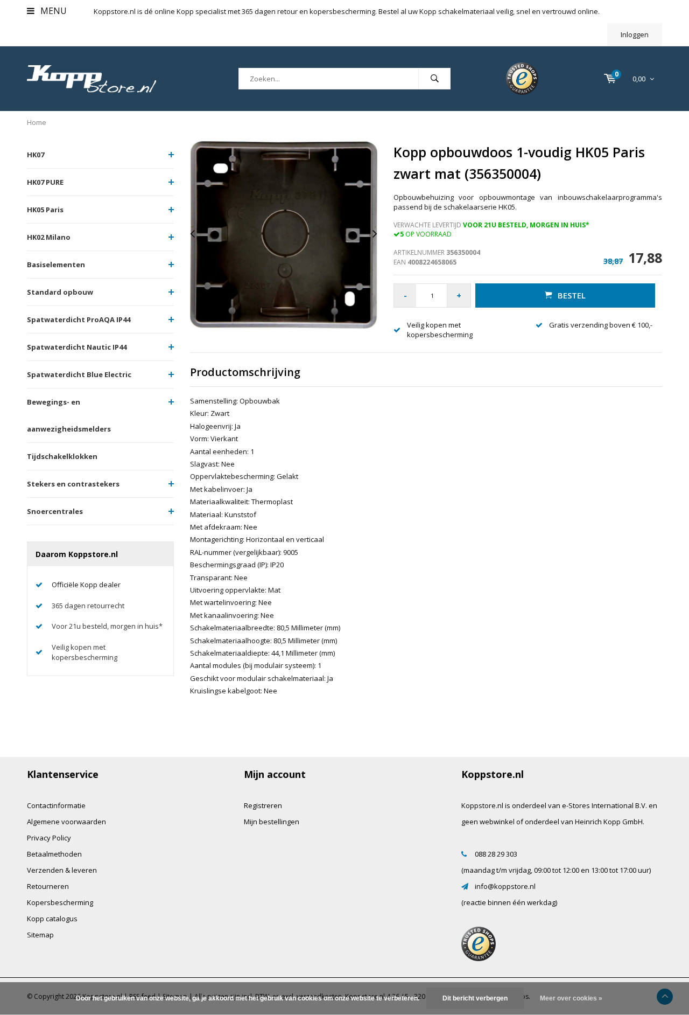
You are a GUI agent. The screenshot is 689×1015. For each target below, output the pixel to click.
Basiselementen (56, 264)
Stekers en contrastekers (73, 484)
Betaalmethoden (54, 854)
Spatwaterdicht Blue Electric (79, 374)
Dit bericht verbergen (475, 998)
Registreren (263, 805)
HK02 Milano (49, 237)
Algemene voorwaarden (66, 821)
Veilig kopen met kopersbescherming (84, 652)
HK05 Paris (45, 209)
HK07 (35, 154)
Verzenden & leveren (62, 870)
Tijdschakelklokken (62, 456)
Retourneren (48, 886)
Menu (52, 11)
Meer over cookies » (571, 998)
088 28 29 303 (496, 854)
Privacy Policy (49, 838)
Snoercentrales (55, 511)
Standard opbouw (60, 292)
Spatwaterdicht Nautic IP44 (76, 347)
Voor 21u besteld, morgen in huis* (107, 626)
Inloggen (635, 34)
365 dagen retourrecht (88, 605)
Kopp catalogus (52, 918)
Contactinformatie (56, 805)
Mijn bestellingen (271, 821)
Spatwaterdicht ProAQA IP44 (78, 319)
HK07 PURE (45, 182)
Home (36, 122)
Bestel (572, 295)
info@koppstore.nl (505, 886)
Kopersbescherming (60, 902)
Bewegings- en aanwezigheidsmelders (69, 415)
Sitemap (40, 935)
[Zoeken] (434, 78)
